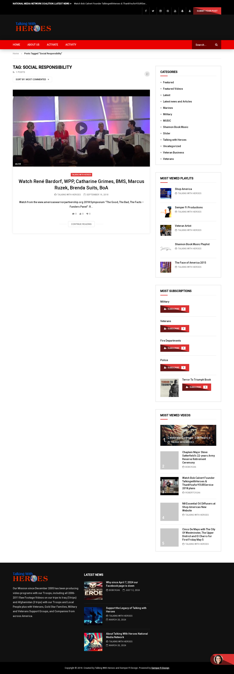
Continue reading (81, 224)
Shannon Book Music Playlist (192, 244)
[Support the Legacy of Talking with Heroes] (93, 616)
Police (164, 360)
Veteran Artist (183, 225)
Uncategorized (172, 146)
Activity (70, 44)
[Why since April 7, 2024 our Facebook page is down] (93, 590)
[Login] (189, 11)
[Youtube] (175, 11)
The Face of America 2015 (190, 262)
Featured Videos (173, 88)
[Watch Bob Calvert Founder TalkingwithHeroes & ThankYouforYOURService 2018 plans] (169, 486)
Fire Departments (170, 340)
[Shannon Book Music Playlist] (165, 248)
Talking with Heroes (81, 175)
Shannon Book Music (175, 127)
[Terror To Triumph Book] (169, 388)
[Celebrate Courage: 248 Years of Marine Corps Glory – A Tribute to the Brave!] (188, 435)
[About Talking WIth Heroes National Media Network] (93, 642)
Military (167, 114)
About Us (33, 44)
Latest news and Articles (177, 101)
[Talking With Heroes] (33, 27)
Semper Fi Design (160, 668)
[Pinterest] (167, 11)
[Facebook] (145, 11)
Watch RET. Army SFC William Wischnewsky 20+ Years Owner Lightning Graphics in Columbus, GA (110, 3)
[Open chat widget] (222, 659)
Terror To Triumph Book (196, 379)
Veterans (168, 158)
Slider (166, 133)
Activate (52, 44)
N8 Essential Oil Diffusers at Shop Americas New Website (198, 507)
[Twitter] (153, 11)
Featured (168, 82)
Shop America (183, 189)
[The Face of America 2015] (165, 267)
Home (16, 44)
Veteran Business (173, 152)
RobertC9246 (192, 492)
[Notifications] (182, 11)
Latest (166, 95)
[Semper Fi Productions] (165, 212)
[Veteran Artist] (165, 230)
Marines (168, 107)
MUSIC (167, 120)
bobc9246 (190, 467)
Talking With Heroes (69, 194)
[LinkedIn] (160, 11)
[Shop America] (165, 193)
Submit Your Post (207, 11)
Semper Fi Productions (189, 207)
